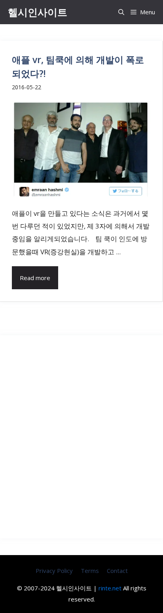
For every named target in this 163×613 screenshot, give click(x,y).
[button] (121, 12)
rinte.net (110, 588)
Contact (117, 571)
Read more (35, 278)
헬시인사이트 (37, 12)
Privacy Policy (54, 571)
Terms (90, 571)
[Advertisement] (81, 437)
